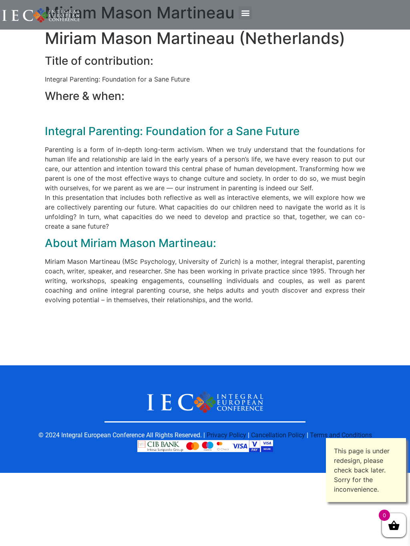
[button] (245, 13)
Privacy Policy (226, 435)
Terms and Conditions (341, 435)
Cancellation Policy (278, 435)
